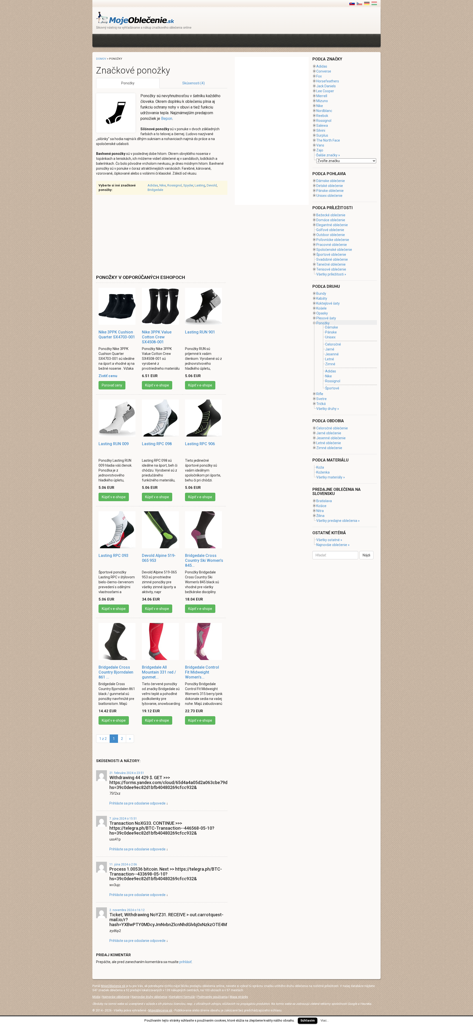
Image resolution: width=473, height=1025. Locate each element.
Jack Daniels (326, 86)
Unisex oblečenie (329, 195)
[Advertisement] (185, 40)
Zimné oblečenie (329, 448)
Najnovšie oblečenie (115, 997)
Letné (329, 359)
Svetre (321, 399)
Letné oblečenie (328, 443)
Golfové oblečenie (330, 230)
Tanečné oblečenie (331, 264)
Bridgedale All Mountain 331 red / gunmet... (159, 672)
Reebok (322, 115)
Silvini (320, 130)
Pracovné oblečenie (331, 244)
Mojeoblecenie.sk (160, 1010)
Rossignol (174, 185)
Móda (96, 997)
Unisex (330, 337)
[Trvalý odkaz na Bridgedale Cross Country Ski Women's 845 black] (204, 529)
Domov (101, 58)
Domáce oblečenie (330, 220)
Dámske (331, 327)
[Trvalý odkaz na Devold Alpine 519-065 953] (161, 529)
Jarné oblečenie (328, 433)
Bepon (166, 118)
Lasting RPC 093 (113, 555)
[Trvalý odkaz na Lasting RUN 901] (204, 306)
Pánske (331, 332)
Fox (319, 76)
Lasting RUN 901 (200, 332)
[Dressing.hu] (374, 3)
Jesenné (332, 354)
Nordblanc (324, 110)
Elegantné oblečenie (332, 225)
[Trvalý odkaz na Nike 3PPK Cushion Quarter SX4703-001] (118, 306)
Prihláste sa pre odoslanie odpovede (137, 803)
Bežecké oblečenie (330, 215)
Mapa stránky (239, 997)
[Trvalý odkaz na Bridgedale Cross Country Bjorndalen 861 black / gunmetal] (118, 641)
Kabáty (321, 298)
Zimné (330, 364)
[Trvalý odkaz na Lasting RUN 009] (118, 418)
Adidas (153, 185)
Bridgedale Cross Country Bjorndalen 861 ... (116, 672)
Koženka (323, 472)
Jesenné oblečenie (331, 438)
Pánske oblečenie (330, 190)
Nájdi (366, 555)
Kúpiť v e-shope (157, 385)
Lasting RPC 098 (157, 443)
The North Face (328, 140)
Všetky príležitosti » (331, 274)
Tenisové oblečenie (331, 269)
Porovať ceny (112, 385)
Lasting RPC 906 (200, 443)
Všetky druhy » (327, 408)
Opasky (322, 313)
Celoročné (333, 344)
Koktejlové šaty (328, 303)
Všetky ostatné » (329, 540)
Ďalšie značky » (328, 155)
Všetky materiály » (330, 477)
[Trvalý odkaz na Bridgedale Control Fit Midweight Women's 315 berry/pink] (204, 641)
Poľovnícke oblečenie (332, 239)
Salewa (322, 125)
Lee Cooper (325, 91)
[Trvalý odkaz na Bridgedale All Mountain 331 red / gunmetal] (161, 641)
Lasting (200, 185)
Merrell (321, 96)
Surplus (322, 135)
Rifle (319, 394)
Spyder (188, 185)
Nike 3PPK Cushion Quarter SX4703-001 (117, 334)
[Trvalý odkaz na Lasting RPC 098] (161, 418)
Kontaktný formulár (182, 997)
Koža (320, 467)
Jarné (329, 349)
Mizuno (322, 101)
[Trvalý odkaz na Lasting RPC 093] (118, 529)
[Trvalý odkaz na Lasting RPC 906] (204, 418)
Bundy (321, 293)
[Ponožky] (359, 3)
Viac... (325, 1020)
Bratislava (324, 501)
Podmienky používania (212, 997)
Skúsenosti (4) (193, 83)
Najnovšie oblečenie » (333, 545)
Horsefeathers (327, 81)
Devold (212, 185)
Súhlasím (307, 1020)
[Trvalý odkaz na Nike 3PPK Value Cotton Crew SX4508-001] (161, 306)
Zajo (319, 150)
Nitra (320, 510)
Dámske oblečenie (330, 181)
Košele (321, 308)
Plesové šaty (326, 318)
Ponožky (128, 83)
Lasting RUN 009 (114, 443)
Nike (162, 185)
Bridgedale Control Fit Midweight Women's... (202, 672)
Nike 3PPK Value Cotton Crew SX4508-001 (156, 337)
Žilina (320, 515)
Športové (332, 388)
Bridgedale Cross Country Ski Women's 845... (204, 560)
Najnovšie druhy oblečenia (149, 997)
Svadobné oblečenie (332, 259)
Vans (320, 145)
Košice (321, 506)
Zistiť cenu (108, 376)
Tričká (321, 403)
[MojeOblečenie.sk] (135, 17)
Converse (323, 71)
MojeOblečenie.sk (113, 986)
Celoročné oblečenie (332, 428)
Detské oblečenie (329, 185)
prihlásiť (185, 962)
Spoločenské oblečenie (334, 249)
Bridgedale (155, 190)
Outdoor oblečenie (330, 235)
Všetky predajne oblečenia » (338, 520)
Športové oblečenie (331, 254)
